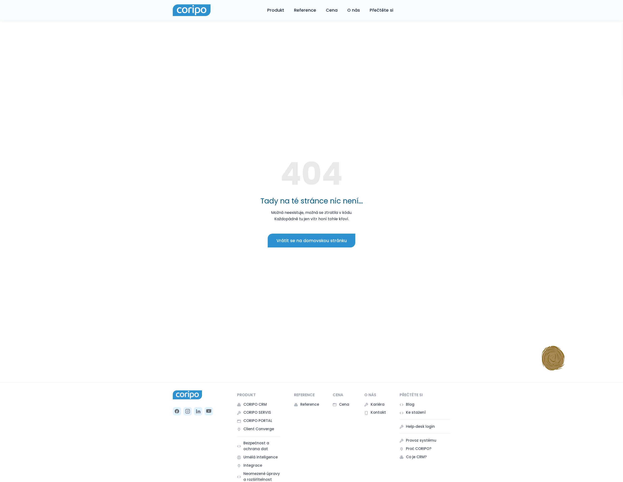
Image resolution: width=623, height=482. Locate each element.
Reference (305, 10)
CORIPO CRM (255, 404)
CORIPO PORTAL (257, 420)
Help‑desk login (420, 426)
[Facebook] (177, 411)
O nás (353, 10)
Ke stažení (416, 412)
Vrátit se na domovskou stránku (311, 241)
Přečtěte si (381, 10)
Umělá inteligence (260, 457)
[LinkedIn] (198, 411)
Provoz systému (421, 440)
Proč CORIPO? (418, 448)
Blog (410, 404)
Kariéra (378, 404)
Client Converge (258, 428)
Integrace (252, 465)
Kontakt (378, 412)
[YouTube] (209, 411)
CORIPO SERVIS (257, 412)
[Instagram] (187, 411)
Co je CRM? (416, 456)
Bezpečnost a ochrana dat (256, 445)
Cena (332, 10)
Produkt (275, 10)
